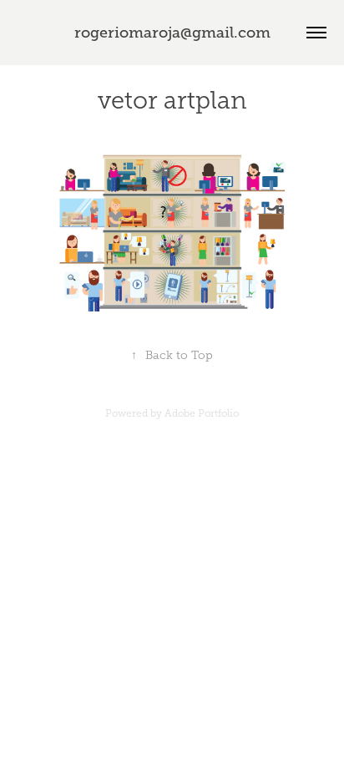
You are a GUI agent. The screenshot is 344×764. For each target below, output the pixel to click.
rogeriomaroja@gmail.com (172, 32)
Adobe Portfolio (201, 413)
